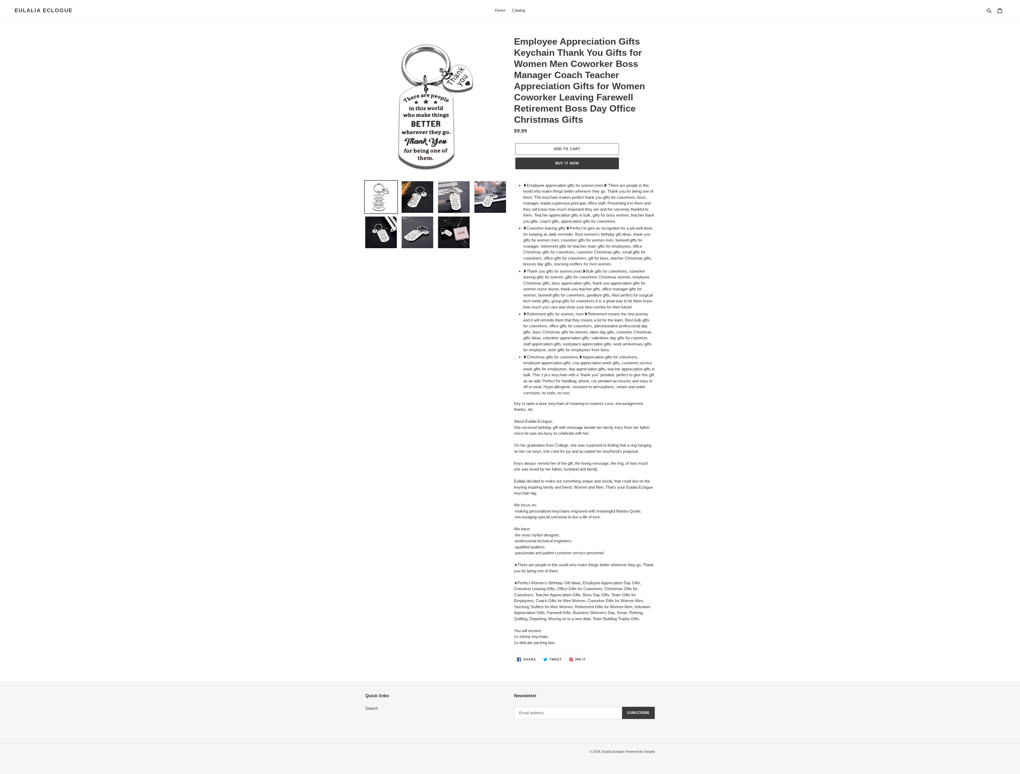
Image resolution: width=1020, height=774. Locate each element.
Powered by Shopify (640, 752)
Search (371, 708)
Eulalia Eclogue (44, 10)
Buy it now (567, 163)
